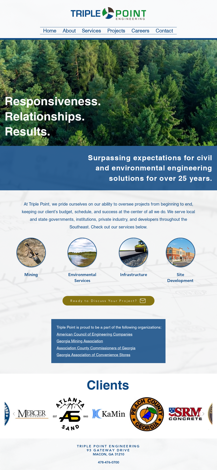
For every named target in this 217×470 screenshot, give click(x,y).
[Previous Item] (14, 414)
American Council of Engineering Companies (94, 334)
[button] (69, 30)
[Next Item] (203, 414)
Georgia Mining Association (80, 341)
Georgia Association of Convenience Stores (93, 354)
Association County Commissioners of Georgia (96, 348)
